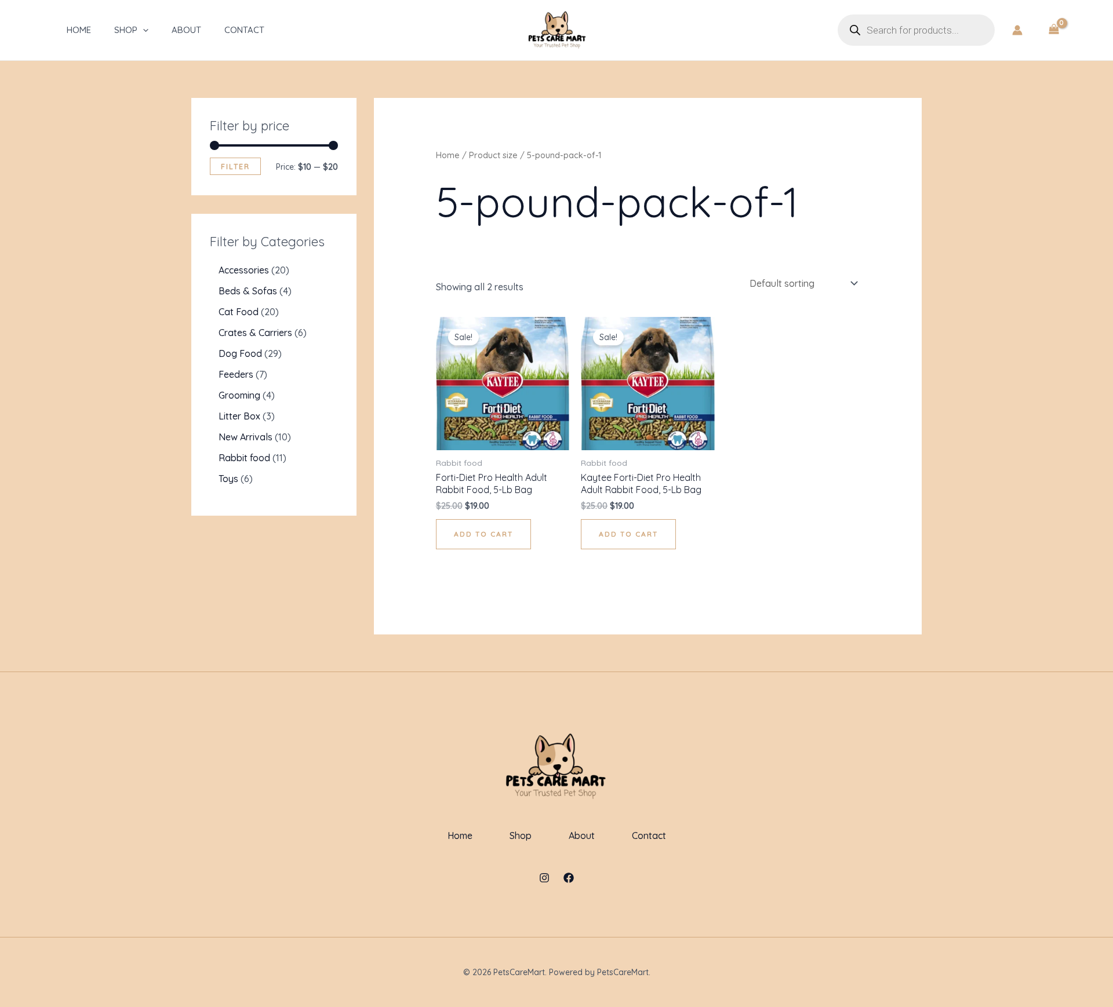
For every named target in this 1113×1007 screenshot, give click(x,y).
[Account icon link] (1017, 30)
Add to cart (483, 534)
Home (79, 29)
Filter (235, 166)
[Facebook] (568, 878)
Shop (125, 29)
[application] (142, 30)
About (186, 29)
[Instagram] (544, 878)
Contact (244, 29)
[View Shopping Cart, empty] (1053, 30)
